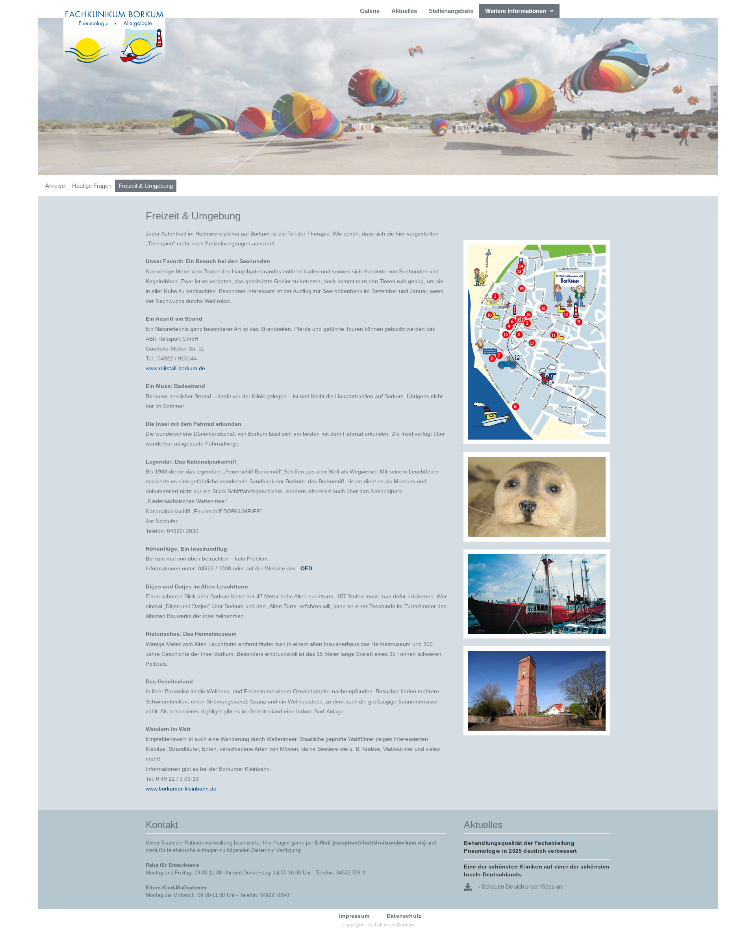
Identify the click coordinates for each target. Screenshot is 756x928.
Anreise (55, 185)
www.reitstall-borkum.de (175, 368)
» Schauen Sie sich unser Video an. (520, 886)
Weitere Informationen (515, 10)
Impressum (354, 916)
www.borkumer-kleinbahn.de (181, 788)
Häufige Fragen (91, 185)
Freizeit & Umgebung (146, 185)
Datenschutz (404, 916)
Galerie (370, 10)
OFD (306, 568)
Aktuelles (404, 10)
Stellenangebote (451, 10)
